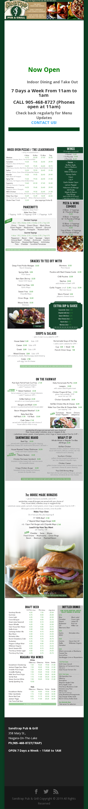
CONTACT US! (43, 122)
